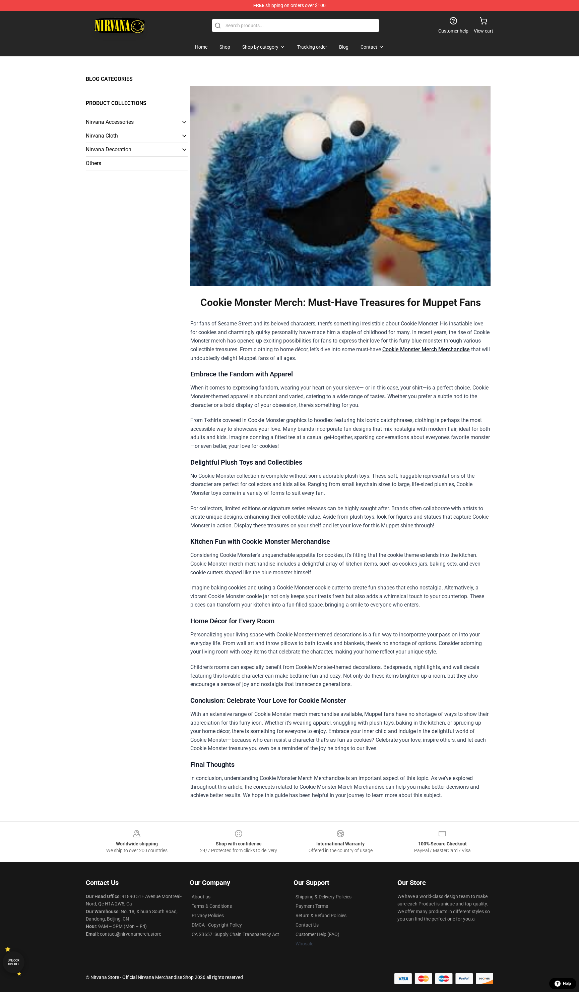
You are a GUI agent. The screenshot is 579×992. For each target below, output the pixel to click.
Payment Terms (312, 906)
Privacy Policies (208, 915)
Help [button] (567, 983)
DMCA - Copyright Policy (217, 925)
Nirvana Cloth (102, 136)
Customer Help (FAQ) (317, 934)
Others (93, 163)
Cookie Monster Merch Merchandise (426, 349)
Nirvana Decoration (108, 149)
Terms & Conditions (212, 906)
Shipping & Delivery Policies (323, 896)
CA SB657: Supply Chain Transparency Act (235, 934)
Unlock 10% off (13, 962)
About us (201, 896)
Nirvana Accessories (110, 122)
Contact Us (307, 925)
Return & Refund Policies (321, 915)
